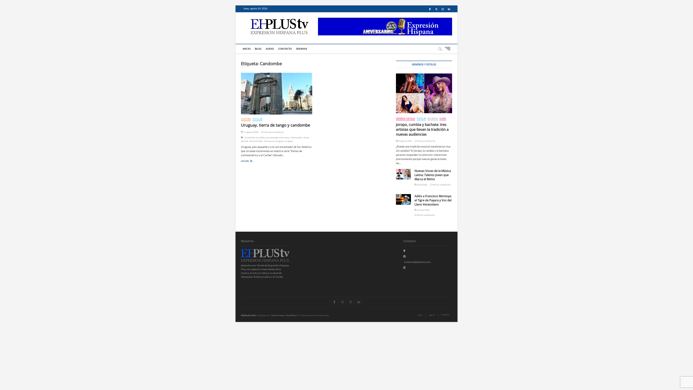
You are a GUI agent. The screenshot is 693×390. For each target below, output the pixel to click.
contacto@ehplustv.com (417, 261)
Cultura (246, 119)
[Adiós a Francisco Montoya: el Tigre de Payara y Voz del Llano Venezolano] (403, 199)
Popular (257, 119)
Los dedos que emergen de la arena (273, 137)
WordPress (291, 315)
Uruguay (288, 141)
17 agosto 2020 (250, 132)
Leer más (249, 161)
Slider (442, 118)
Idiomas (301, 48)
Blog (258, 48)
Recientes (433, 118)
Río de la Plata (256, 141)
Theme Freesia (278, 315)
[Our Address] (404, 250)
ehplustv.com (248, 315)
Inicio (247, 48)
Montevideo (297, 137)
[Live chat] (404, 267)
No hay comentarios (274, 132)
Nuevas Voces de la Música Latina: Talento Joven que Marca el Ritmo (433, 175)
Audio (270, 48)
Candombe (249, 137)
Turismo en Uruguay (274, 141)
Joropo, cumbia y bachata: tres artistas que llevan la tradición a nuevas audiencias (422, 129)
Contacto (285, 48)
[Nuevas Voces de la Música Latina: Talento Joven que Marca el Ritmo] (403, 174)
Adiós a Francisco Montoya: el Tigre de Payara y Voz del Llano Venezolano (433, 200)
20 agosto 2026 (405, 141)
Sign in (432, 315)
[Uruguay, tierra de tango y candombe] (276, 93)
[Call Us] (404, 256)
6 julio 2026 (422, 184)
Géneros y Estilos (405, 118)
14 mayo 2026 (423, 210)
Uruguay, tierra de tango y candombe (275, 125)
